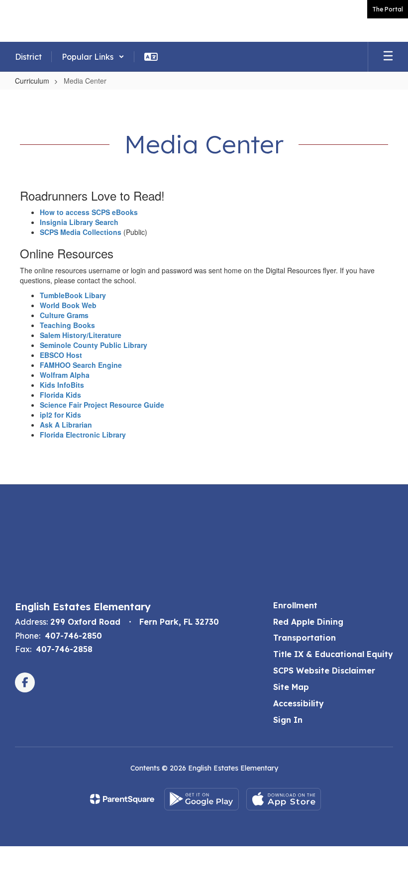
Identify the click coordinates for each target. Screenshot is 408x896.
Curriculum (32, 81)
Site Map (291, 687)
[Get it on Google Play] (201, 799)
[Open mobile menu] (388, 57)
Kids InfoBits (62, 385)
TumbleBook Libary (73, 295)
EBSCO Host (61, 355)
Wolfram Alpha (65, 375)
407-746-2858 (64, 649)
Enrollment (295, 605)
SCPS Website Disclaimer (324, 670)
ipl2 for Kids (60, 415)
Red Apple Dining (308, 622)
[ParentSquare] (122, 798)
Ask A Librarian (66, 425)
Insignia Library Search (79, 222)
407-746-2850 (73, 636)
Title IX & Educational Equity (333, 654)
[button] (93, 57)
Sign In (288, 720)
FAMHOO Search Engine (81, 365)
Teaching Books (67, 325)
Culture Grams (64, 315)
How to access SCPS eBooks (89, 212)
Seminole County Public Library (93, 345)
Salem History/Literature (80, 335)
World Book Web (68, 305)
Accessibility (298, 703)
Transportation (304, 638)
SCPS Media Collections (80, 232)
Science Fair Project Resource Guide (102, 405)
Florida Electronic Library (83, 435)
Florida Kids (60, 395)
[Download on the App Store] (283, 799)
